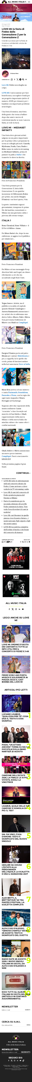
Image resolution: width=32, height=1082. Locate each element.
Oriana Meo (14, 73)
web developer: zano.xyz (16, 1069)
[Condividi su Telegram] (20, 79)
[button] (23, 79)
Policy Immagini (23, 1066)
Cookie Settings (16, 1067)
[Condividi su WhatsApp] (12, 79)
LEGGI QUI (6, 459)
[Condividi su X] (17, 79)
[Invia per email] (26, 79)
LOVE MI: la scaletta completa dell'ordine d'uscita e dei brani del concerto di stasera (16, 530)
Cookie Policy (15, 1066)
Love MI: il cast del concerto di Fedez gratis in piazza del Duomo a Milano (16, 495)
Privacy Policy (7, 1066)
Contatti (19, 1065)
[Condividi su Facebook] (15, 79)
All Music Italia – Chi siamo (9, 1065)
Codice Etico (25, 1065)
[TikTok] (23, 1061)
